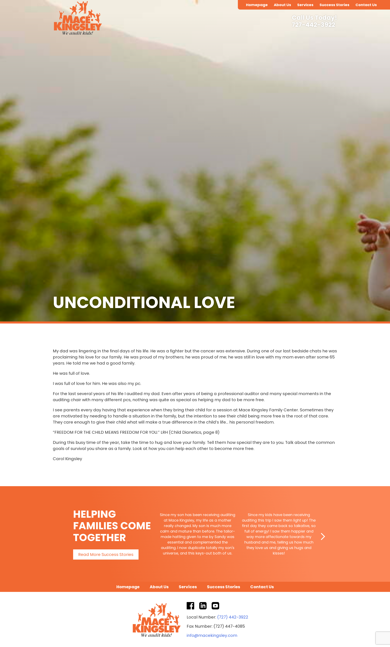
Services (305, 4)
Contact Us (366, 4)
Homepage (257, 4)
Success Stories (334, 4)
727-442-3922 (313, 24)
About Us (282, 4)
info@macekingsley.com (212, 635)
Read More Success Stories (105, 554)
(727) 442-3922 (232, 617)
